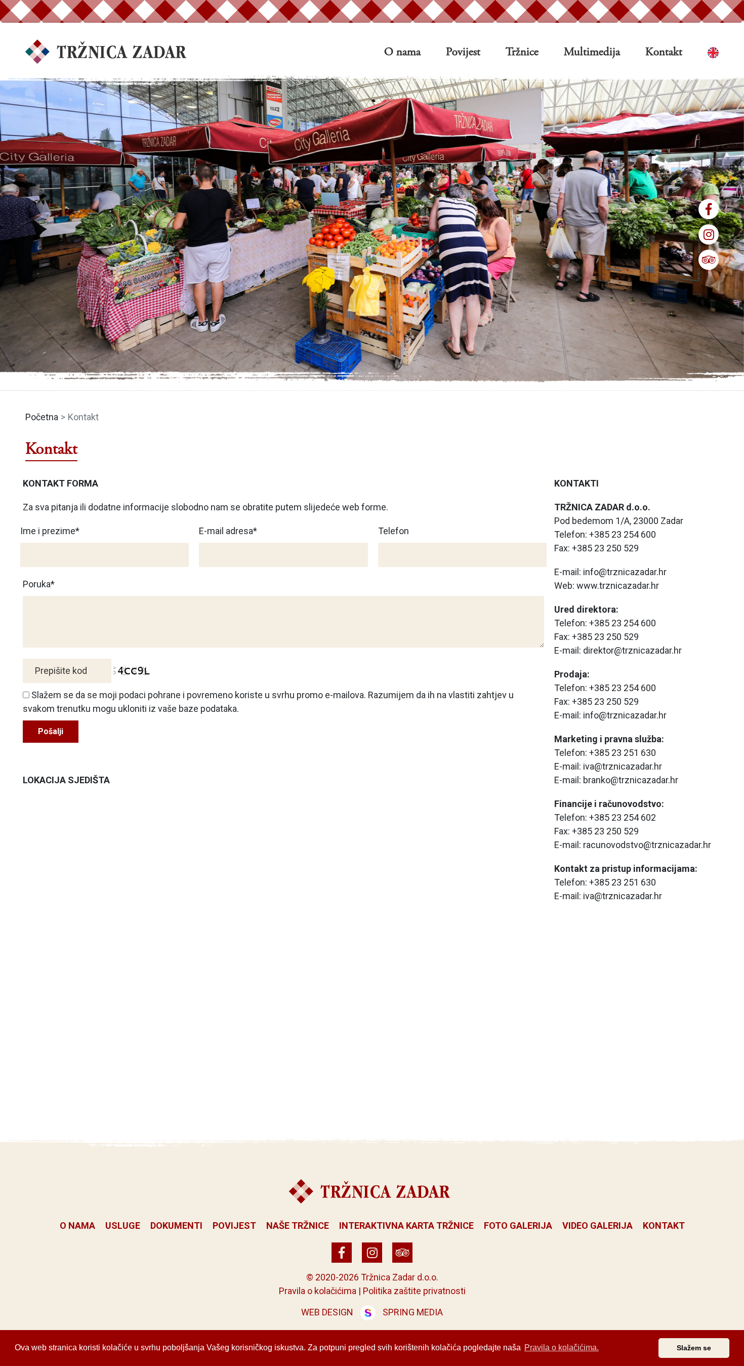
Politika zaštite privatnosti (414, 1290)
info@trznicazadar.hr (625, 572)
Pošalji (50, 731)
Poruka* (39, 584)
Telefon (393, 531)
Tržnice (522, 52)
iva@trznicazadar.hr (622, 766)
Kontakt (663, 52)
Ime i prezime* (49, 531)
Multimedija (592, 52)
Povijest (463, 52)
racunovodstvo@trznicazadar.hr (647, 844)
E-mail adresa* (228, 531)
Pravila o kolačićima (317, 1290)
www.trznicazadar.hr (617, 585)
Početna (41, 417)
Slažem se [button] (694, 1348)
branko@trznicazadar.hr (630, 780)
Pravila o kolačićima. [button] (561, 1347)
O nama (402, 52)
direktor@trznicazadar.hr (632, 650)
